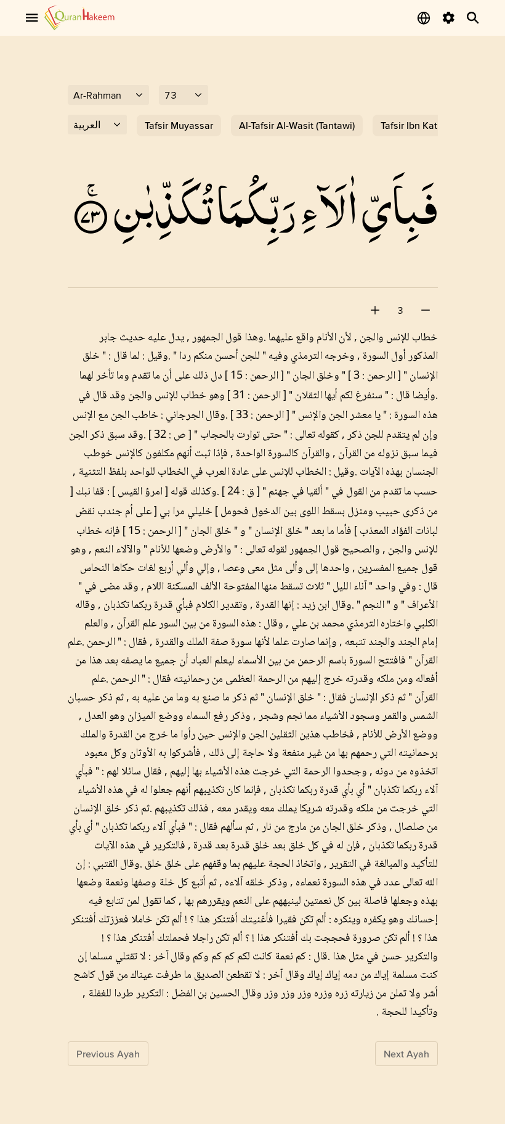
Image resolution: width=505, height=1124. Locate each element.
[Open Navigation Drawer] (32, 18)
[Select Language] (423, 18)
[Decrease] (425, 310)
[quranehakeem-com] (79, 17)
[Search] (473, 18)
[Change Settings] (448, 18)
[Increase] (375, 310)
